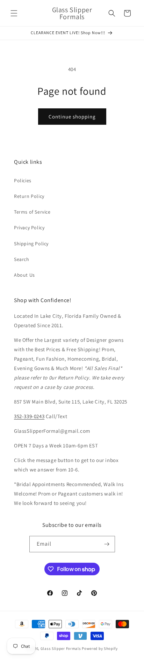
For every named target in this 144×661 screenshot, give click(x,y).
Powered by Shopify (100, 648)
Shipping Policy (31, 243)
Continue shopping (72, 116)
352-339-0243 (29, 416)
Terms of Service (32, 212)
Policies (22, 180)
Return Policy (29, 196)
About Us (24, 275)
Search (21, 259)
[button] (14, 13)
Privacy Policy (29, 227)
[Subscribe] (107, 544)
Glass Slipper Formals (61, 648)
